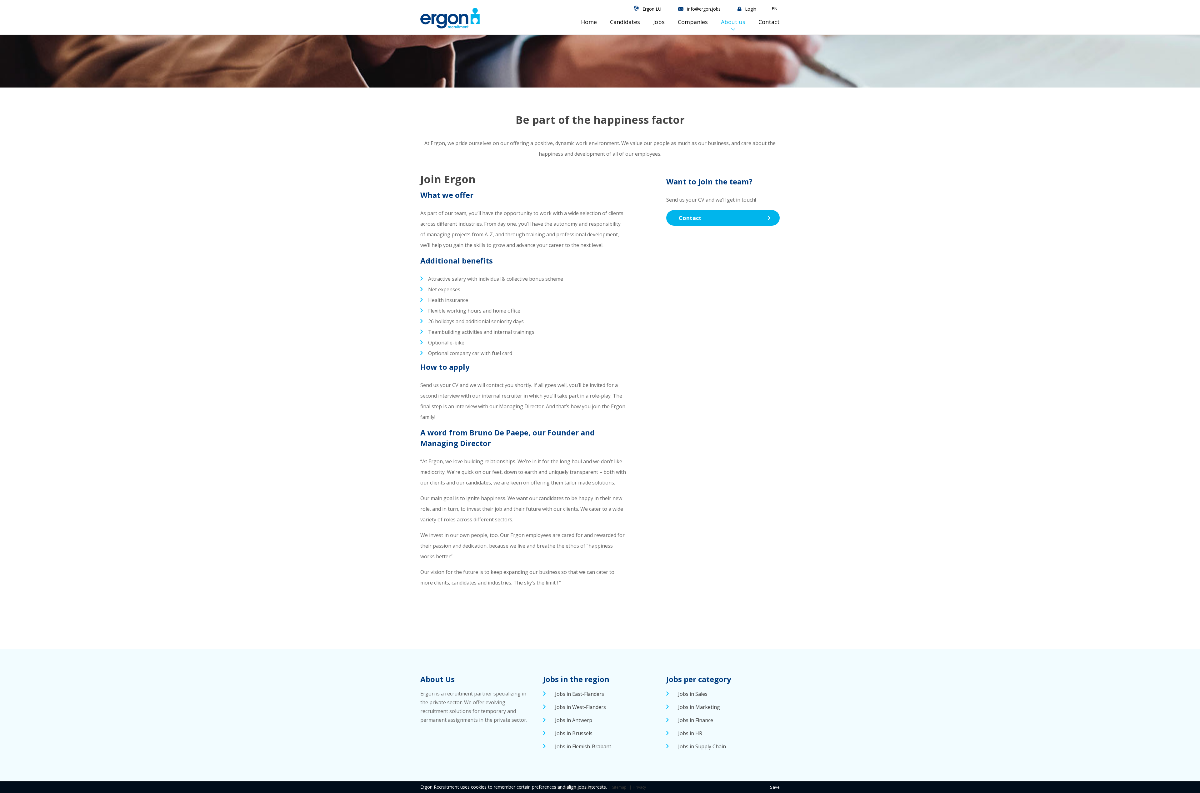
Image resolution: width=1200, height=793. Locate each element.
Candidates (625, 22)
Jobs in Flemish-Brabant (583, 746)
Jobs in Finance (695, 720)
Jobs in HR (690, 733)
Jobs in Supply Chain (702, 746)
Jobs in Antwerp (573, 720)
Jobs (659, 22)
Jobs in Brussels (573, 733)
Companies (693, 22)
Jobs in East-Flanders (579, 693)
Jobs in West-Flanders (580, 707)
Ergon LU (651, 9)
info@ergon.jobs (704, 9)
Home (589, 22)
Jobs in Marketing (699, 707)
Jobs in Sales (693, 693)
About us (733, 22)
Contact (769, 22)
